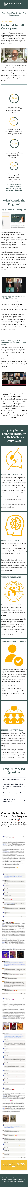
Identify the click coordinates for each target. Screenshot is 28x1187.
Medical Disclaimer (6, 1178)
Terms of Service (17, 1178)
